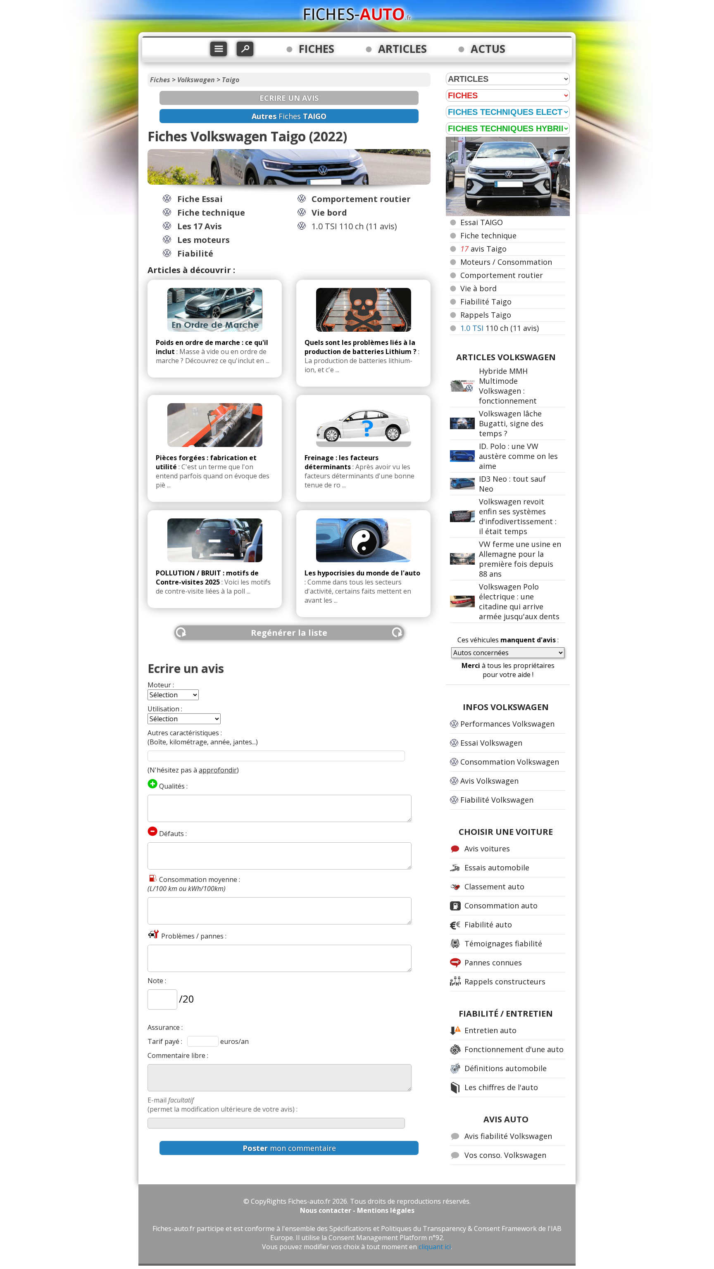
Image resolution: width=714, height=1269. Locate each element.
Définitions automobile (505, 1068)
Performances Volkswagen (507, 724)
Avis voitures (487, 848)
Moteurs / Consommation (506, 262)
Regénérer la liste (289, 632)
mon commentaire (289, 1148)
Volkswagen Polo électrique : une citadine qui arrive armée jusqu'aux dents (519, 601)
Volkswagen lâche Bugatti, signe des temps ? (511, 423)
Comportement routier (501, 275)
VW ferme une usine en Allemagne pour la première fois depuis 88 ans (520, 559)
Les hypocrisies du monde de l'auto (362, 572)
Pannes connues (493, 962)
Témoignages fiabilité (503, 943)
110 (499, 328)
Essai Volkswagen (491, 743)
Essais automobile (496, 867)
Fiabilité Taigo (486, 302)
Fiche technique (488, 235)
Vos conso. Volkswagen (505, 1155)
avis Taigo (483, 249)
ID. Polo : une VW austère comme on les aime (518, 456)
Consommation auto (501, 905)
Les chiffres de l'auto (501, 1087)
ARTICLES (402, 48)
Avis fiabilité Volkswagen (508, 1136)
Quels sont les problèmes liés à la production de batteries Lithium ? (360, 347)
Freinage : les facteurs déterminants (341, 462)
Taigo (230, 79)
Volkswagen (196, 79)
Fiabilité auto (488, 924)
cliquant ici (435, 1246)
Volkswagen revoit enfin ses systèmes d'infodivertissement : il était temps (518, 516)
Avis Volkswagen (489, 781)
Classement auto (494, 886)
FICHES (316, 48)
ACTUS (488, 48)
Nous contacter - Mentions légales (357, 1210)
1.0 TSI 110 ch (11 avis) (354, 226)
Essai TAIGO (481, 222)
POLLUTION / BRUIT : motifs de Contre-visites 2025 (207, 577)
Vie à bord (478, 288)
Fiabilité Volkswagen (496, 800)
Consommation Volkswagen (509, 762)
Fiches (160, 79)
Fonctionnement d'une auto (514, 1049)
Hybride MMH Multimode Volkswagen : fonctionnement (508, 386)
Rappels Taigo (485, 315)
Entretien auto (490, 1030)
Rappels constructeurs (504, 981)
